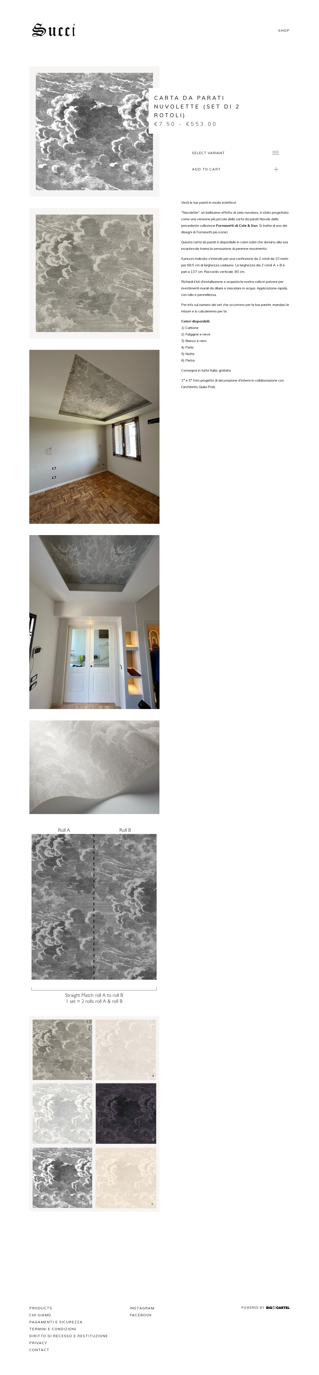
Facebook (141, 1315)
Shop (284, 30)
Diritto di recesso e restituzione (68, 1336)
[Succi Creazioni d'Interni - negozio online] (55, 30)
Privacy (38, 1343)
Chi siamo (40, 1315)
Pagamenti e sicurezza (56, 1322)
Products (40, 1308)
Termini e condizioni (52, 1329)
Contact (39, 1350)
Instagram (142, 1308)
